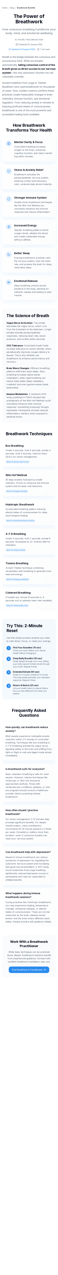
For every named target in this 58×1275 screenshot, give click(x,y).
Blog (12, 8)
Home (4, 8)
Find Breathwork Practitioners (27, 969)
